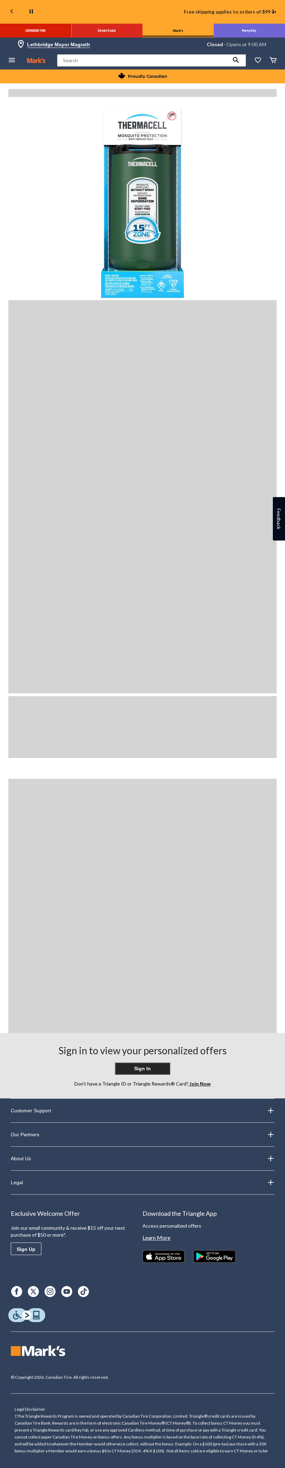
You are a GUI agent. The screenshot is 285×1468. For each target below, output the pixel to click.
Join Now (199, 1084)
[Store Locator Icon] (21, 44)
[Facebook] (16, 1291)
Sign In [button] (142, 1068)
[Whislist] (257, 61)
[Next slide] (273, 12)
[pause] (31, 12)
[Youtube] (66, 1291)
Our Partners (25, 1134)
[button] (236, 60)
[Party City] (249, 31)
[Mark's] (178, 31)
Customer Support (31, 1110)
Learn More (156, 1237)
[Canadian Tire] (35, 31)
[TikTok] (83, 1291)
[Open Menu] (11, 60)
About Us (21, 1158)
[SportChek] (106, 31)
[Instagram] (50, 1291)
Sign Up (26, 1249)
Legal (17, 1182)
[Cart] (273, 61)
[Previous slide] (11, 12)
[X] (33, 1291)
